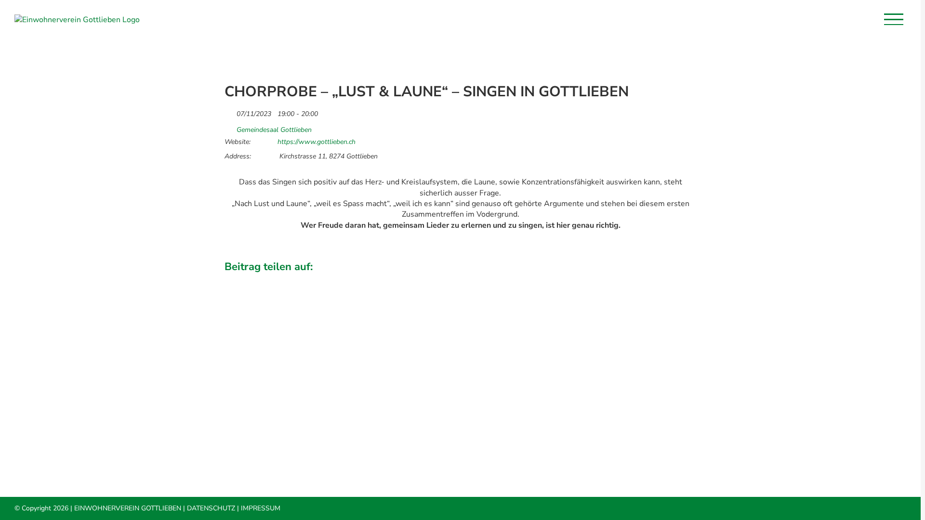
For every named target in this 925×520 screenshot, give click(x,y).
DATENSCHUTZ (211, 508)
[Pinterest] (672, 280)
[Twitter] (623, 280)
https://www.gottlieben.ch (317, 142)
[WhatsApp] (656, 280)
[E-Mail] (688, 280)
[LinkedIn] (639, 280)
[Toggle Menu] (893, 19)
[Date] (230, 111)
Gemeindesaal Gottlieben (274, 130)
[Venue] (230, 127)
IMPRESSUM (260, 508)
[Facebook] (606, 280)
